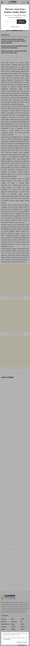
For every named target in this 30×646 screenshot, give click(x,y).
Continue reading (15, 26)
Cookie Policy (8, 639)
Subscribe (21, 22)
